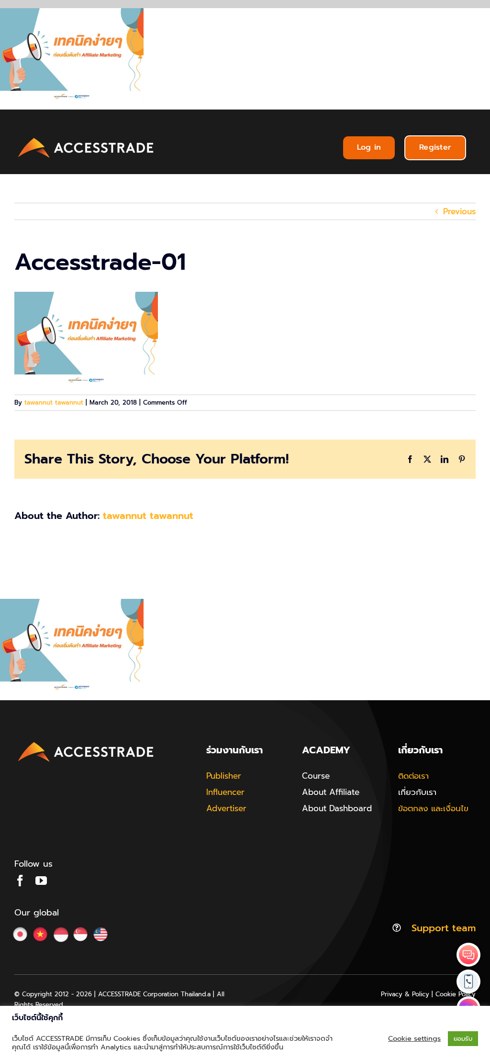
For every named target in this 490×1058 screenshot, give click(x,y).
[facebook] (20, 880)
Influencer (225, 792)
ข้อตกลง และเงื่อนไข (433, 808)
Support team (444, 928)
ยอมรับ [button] (463, 1038)
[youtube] (41, 880)
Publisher (223, 776)
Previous (459, 211)
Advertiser (226, 808)
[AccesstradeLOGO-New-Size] (86, 138)
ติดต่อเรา (413, 776)
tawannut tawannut (53, 402)
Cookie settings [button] (414, 1038)
